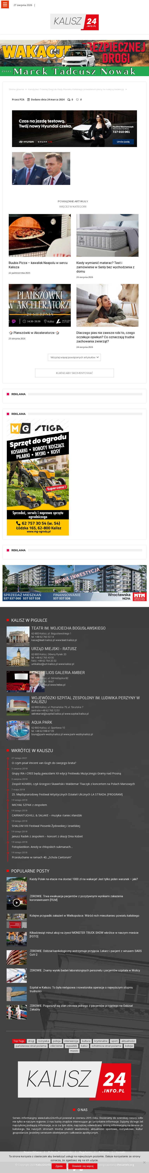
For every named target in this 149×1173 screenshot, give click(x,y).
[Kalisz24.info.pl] (74, 13)
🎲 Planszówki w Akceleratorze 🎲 (34, 333)
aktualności (128, 1041)
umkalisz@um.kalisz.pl (44, 664)
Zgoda (58, 1166)
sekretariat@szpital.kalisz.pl (47, 713)
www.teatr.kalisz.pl (66, 640)
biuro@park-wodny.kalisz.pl (47, 734)
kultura (86, 1041)
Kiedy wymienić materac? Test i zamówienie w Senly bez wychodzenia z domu (105, 267)
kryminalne (100, 1041)
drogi (31, 1041)
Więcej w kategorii (73, 206)
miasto (74, 1050)
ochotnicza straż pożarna (106, 1046)
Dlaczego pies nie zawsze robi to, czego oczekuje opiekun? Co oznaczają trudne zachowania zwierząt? (105, 337)
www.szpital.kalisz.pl (77, 713)
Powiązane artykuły (73, 201)
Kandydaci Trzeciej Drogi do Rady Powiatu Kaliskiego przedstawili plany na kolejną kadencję (76, 89)
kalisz (84, 1046)
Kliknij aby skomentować (74, 372)
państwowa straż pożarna (31, 1046)
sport (114, 1041)
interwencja (71, 1041)
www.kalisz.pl (66, 664)
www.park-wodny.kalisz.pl (78, 734)
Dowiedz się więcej (83, 1166)
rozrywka (43, 1041)
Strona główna (16, 89)
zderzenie (56, 1046)
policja (57, 1041)
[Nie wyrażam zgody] (144, 1162)
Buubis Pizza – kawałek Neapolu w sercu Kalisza (38, 265)
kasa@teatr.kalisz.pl (43, 640)
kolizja (129, 1046)
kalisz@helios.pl (40, 684)
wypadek (71, 1046)
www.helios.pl (57, 684)
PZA (22, 99)
